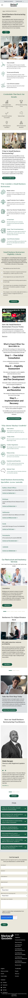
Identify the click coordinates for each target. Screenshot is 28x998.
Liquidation (17, 937)
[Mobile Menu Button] (2, 5)
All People (14, 795)
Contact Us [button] (14, 301)
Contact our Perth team (8, 529)
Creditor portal (19, 1)
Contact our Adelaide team (8, 550)
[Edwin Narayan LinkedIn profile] (5, 770)
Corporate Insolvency (20, 940)
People (16, 971)
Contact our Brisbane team (8, 506)
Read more (6, 32)
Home (4, 11)
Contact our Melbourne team (9, 517)
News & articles (4, 971)
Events (2, 973)
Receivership (18, 965)
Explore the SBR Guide (8, 178)
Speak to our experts (8, 1)
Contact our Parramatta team (9, 540)
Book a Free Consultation (14, 418)
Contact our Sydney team (8, 493)
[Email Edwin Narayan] (2, 770)
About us (17, 973)
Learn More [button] (7, 664)
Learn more (7, 605)
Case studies (4, 976)
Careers (17, 976)
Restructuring (18, 942)
